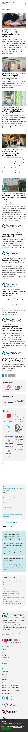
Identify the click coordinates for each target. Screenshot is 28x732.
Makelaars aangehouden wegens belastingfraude (13, 559)
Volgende (12, 376)
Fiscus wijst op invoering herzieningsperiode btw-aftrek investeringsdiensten (12, 77)
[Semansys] (9, 452)
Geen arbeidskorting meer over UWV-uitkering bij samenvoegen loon (13, 545)
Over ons (5, 671)
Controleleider (7, 501)
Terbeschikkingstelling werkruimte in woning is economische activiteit (10, 153)
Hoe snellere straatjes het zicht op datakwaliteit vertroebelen (20, 437)
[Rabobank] (9, 442)
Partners (5, 655)
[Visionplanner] (9, 417)
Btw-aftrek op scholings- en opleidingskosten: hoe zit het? (12, 361)
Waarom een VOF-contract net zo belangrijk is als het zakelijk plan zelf (19, 447)
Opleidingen (6, 658)
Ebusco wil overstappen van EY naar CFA (14, 553)
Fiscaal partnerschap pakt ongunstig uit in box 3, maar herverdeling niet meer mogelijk (13, 537)
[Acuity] (9, 421)
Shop (3, 682)
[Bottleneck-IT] (9, 432)
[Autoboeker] (9, 457)
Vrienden (5, 677)
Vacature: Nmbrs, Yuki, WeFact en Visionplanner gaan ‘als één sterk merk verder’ (13, 567)
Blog (3, 652)
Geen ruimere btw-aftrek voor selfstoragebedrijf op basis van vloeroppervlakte (13, 111)
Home (3, 9)
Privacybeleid (6, 693)
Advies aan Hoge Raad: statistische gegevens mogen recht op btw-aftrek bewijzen (12, 328)
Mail (7, 698)
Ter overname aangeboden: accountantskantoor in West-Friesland (11, 589)
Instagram (11, 698)
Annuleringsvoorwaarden (11, 690)
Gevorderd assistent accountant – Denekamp (13, 510)
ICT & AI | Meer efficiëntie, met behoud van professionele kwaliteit (18, 387)
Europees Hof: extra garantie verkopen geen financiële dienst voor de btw (13, 262)
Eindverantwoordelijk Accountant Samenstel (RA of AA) (13, 493)
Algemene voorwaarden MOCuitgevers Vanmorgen (10, 686)
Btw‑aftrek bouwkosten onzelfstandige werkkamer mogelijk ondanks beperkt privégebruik (11, 34)
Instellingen (17, 729)
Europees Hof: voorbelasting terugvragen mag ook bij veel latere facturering (12, 235)
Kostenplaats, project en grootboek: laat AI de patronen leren (19, 457)
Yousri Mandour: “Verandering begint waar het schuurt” (19, 416)
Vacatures (5, 661)
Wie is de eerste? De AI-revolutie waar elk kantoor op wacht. (19, 432)
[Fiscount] (9, 402)
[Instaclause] (8, 447)
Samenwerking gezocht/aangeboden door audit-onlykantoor (13, 583)
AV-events (5, 663)
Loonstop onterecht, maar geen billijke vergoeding (19, 401)
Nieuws (4, 649)
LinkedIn (3, 698)
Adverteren (6, 674)
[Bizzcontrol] (9, 437)
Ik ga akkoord (6, 729)
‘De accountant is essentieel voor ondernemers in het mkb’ (19, 442)
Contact (5, 680)
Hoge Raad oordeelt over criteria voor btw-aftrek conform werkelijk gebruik (14, 197)
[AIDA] (9, 427)
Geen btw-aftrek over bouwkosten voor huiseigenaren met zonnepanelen (14, 293)
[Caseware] (9, 387)
